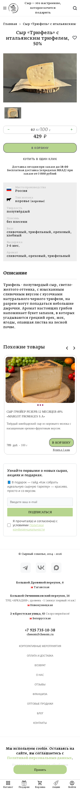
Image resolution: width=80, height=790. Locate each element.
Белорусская (40, 616)
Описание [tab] (15, 273)
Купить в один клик (40, 159)
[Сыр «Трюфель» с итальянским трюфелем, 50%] (40, 101)
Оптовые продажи (40, 703)
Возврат (40, 665)
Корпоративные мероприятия (40, 646)
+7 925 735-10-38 (40, 630)
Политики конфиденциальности (29, 527)
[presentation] (67, 348)
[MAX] (56, 567)
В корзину (39, 148)
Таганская (40, 585)
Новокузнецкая (40, 601)
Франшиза (40, 694)
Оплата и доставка (40, 655)
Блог (40, 713)
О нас (40, 675)
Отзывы (40, 684)
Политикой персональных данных (39, 758)
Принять (40, 769)
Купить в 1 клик (61, 449)
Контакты (40, 723)
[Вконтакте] (41, 567)
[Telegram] (25, 567)
